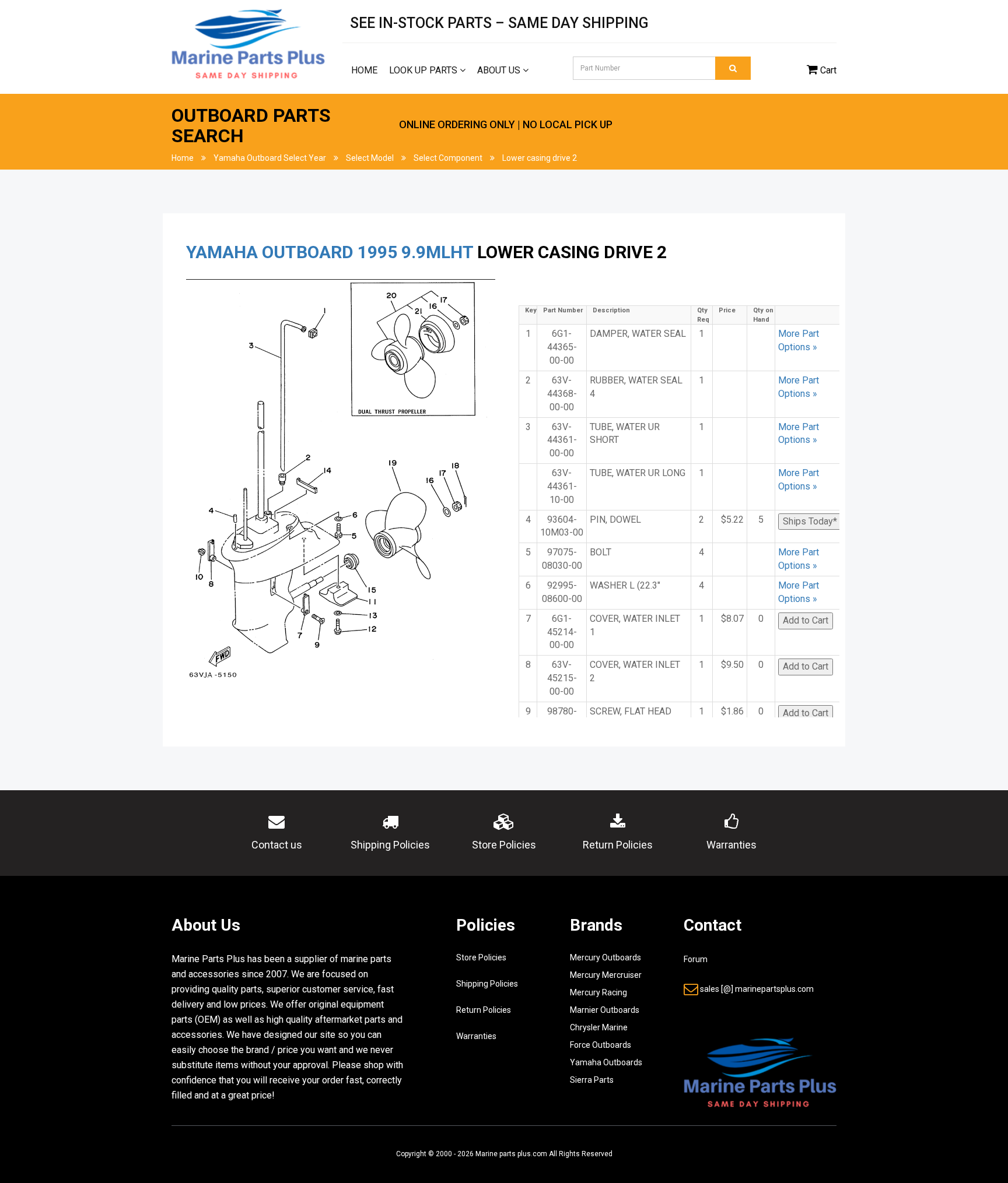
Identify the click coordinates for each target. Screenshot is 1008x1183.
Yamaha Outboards (606, 1062)
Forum (696, 959)
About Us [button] (500, 70)
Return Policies (483, 1010)
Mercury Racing (598, 992)
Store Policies (481, 957)
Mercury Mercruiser (606, 975)
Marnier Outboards (604, 1010)
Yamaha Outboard (270, 252)
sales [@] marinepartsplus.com (757, 989)
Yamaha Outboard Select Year (270, 158)
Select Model (370, 158)
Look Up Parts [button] (424, 70)
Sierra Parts (592, 1080)
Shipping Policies (487, 983)
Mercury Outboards (605, 957)
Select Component (448, 158)
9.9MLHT (437, 252)
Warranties (476, 1036)
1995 (377, 252)
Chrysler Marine (599, 1027)
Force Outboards (600, 1045)
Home (364, 70)
